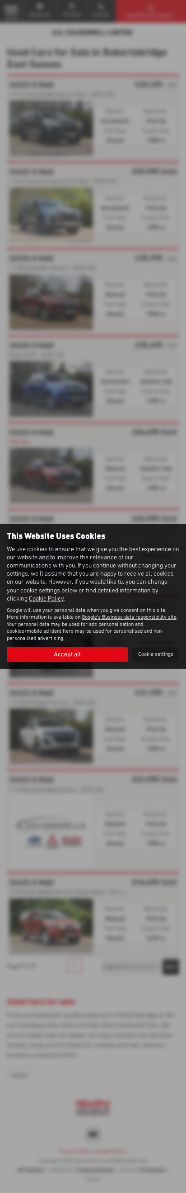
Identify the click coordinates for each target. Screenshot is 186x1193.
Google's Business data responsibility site (129, 617)
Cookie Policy (46, 599)
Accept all (67, 654)
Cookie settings (155, 654)
